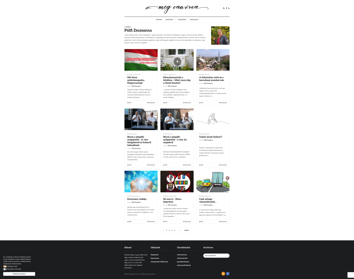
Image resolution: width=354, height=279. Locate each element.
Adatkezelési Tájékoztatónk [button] (12, 264)
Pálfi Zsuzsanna (138, 30)
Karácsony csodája (136, 199)
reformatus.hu (182, 255)
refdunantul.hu (182, 258)
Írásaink (159, 19)
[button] (5, 266)
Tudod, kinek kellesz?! (210, 137)
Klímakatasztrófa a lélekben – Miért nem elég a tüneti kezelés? (176, 80)
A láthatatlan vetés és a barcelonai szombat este (211, 79)
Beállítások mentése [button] (19, 274)
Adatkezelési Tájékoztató (159, 262)
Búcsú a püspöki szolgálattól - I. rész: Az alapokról (175, 140)
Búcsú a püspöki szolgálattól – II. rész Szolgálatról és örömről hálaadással (139, 141)
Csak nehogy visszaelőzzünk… (208, 200)
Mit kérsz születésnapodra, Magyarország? (136, 80)
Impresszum (194, 19)
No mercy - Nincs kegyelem (172, 200)
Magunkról (182, 19)
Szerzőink (169, 19)
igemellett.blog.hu (183, 262)
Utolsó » (186, 230)
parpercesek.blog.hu (184, 265)
